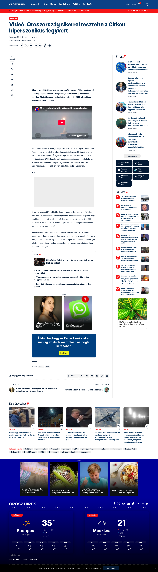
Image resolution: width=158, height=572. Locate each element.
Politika (13, 18)
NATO (42, 452)
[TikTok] (139, 10)
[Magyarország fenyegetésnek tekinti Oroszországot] (145, 207)
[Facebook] (129, 10)
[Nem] (155, 568)
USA (75, 449)
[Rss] (147, 10)
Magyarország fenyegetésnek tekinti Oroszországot (129, 207)
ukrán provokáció (69, 452)
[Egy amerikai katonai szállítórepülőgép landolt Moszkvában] (145, 198)
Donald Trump (84, 11)
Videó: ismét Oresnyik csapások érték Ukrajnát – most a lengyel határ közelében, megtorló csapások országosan (134, 437)
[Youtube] (124, 170)
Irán (27, 11)
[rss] (124, 183)
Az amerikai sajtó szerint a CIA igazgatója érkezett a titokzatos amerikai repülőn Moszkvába (130, 228)
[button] (143, 4)
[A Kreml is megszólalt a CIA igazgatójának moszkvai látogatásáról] (145, 259)
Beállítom (63, 353)
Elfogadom (111, 568)
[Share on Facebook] (22, 45)
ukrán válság (36, 11)
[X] (131, 10)
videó (47, 366)
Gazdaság (116, 449)
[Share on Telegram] (36, 45)
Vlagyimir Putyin (17, 11)
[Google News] (137, 10)
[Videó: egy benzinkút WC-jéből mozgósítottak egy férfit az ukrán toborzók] (22, 417)
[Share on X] (26, 45)
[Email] (40, 45)
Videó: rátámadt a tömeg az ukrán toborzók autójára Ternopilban (129, 249)
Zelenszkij (15, 452)
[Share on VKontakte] (31, 45)
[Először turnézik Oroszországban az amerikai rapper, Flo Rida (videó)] (39, 262)
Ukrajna (12, 429)
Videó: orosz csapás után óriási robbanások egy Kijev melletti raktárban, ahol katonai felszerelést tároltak (129, 280)
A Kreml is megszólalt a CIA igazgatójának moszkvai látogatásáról (129, 258)
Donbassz (53, 452)
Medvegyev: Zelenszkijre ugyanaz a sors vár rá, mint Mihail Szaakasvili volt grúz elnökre (129, 239)
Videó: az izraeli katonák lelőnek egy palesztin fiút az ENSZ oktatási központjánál (130, 217)
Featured (54, 449)
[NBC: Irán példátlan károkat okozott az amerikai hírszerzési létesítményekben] (145, 268)
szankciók (61, 11)
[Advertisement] (64, 70)
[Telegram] (145, 10)
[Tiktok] (141, 170)
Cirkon (41, 366)
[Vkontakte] (142, 10)
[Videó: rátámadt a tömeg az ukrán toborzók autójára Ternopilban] (145, 250)
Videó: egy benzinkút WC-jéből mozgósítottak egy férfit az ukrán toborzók (22, 434)
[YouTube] (134, 10)
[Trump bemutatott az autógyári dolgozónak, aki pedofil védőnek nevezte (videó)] (79, 417)
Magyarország (49, 11)
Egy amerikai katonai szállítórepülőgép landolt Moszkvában (128, 198)
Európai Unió (72, 11)
